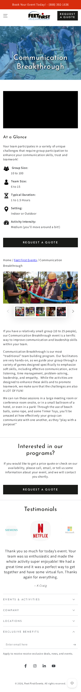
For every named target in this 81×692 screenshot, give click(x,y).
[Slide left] (7, 311)
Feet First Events (25, 260)
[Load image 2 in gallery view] (30, 311)
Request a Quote (67, 15)
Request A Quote (40, 242)
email (47, 468)
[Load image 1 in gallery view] (19, 311)
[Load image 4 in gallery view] (50, 311)
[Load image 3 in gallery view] (40, 311)
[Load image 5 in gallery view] (61, 311)
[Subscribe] (75, 644)
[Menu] (5, 15)
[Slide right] (73, 311)
